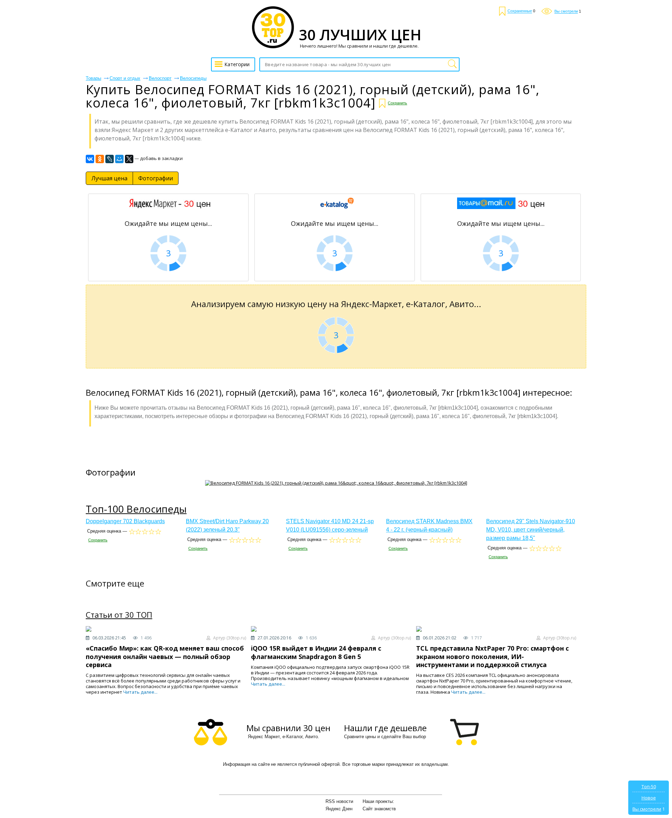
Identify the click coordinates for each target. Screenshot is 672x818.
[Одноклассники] (100, 159)
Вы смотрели (646, 809)
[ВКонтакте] (90, 159)
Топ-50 (649, 786)
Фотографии (155, 178)
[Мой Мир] (119, 159)
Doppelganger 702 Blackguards (125, 521)
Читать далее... (140, 692)
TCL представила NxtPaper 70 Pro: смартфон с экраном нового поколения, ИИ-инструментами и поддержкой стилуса (492, 656)
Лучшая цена (109, 178)
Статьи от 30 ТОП (119, 615)
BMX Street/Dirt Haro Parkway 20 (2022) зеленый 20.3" (227, 525)
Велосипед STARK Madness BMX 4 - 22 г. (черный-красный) (429, 525)
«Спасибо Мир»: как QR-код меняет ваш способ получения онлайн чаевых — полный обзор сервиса (165, 656)
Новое (649, 798)
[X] (129, 159)
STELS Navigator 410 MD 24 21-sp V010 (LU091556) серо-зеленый (330, 525)
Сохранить (397, 103)
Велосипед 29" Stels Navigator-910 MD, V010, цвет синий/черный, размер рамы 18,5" (530, 529)
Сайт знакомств (379, 808)
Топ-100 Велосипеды (136, 508)
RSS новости (339, 801)
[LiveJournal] (109, 159)
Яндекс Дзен (339, 808)
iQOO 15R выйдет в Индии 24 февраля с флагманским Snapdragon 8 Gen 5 (316, 652)
